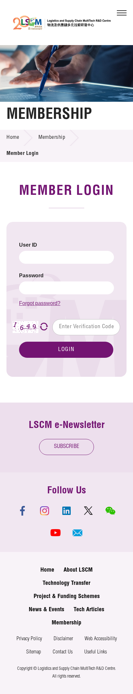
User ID (28, 245)
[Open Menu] (122, 13)
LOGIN (66, 350)
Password (31, 275)
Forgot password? (39, 303)
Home (12, 137)
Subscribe (66, 447)
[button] (77, 532)
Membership (51, 137)
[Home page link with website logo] (62, 22)
